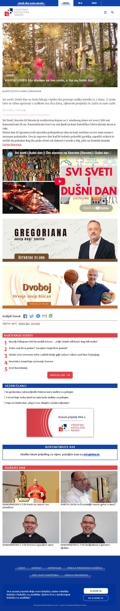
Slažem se (96, 590)
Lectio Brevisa (11, 144)
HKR (94, 3)
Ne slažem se (95, 598)
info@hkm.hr (92, 454)
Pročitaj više (57, 375)
